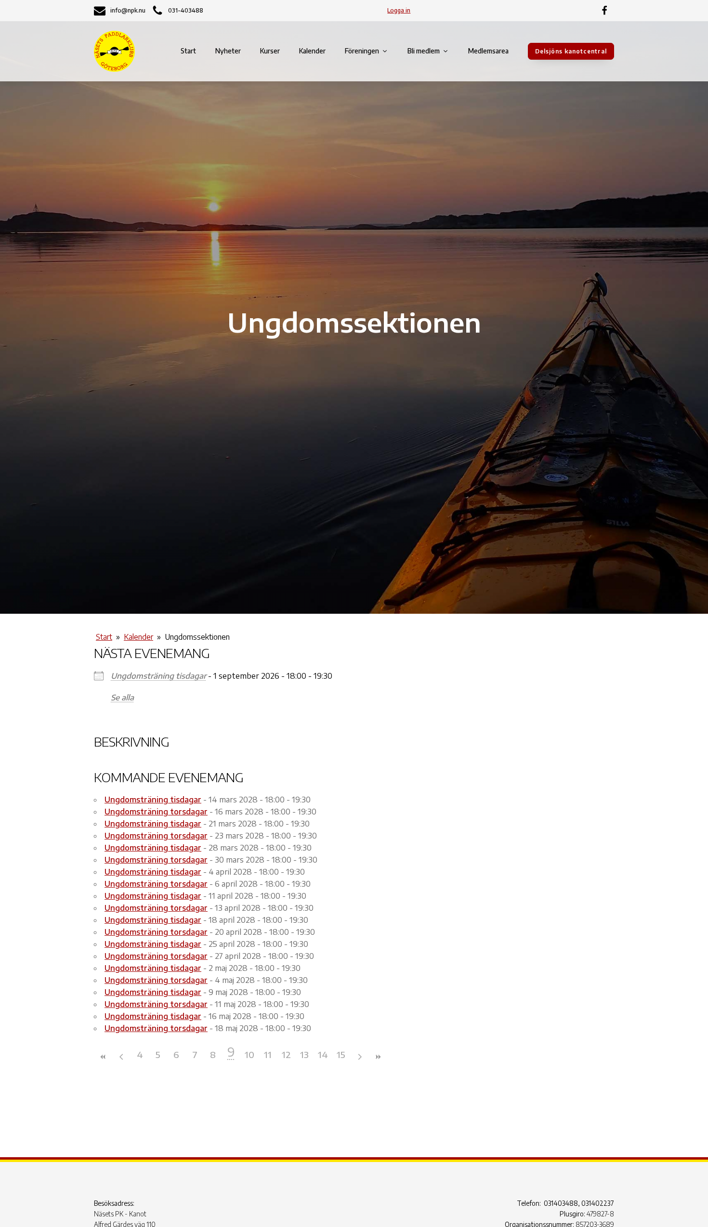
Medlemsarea (488, 51)
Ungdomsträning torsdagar (156, 811)
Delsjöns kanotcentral (571, 51)
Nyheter (228, 51)
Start (188, 51)
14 (323, 1054)
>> (377, 1057)
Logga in (398, 10)
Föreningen (362, 51)
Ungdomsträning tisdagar (158, 676)
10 (249, 1054)
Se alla (122, 697)
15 (341, 1054)
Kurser (270, 51)
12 (286, 1054)
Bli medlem (423, 51)
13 (304, 1054)
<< (103, 1057)
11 (268, 1054)
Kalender (312, 51)
